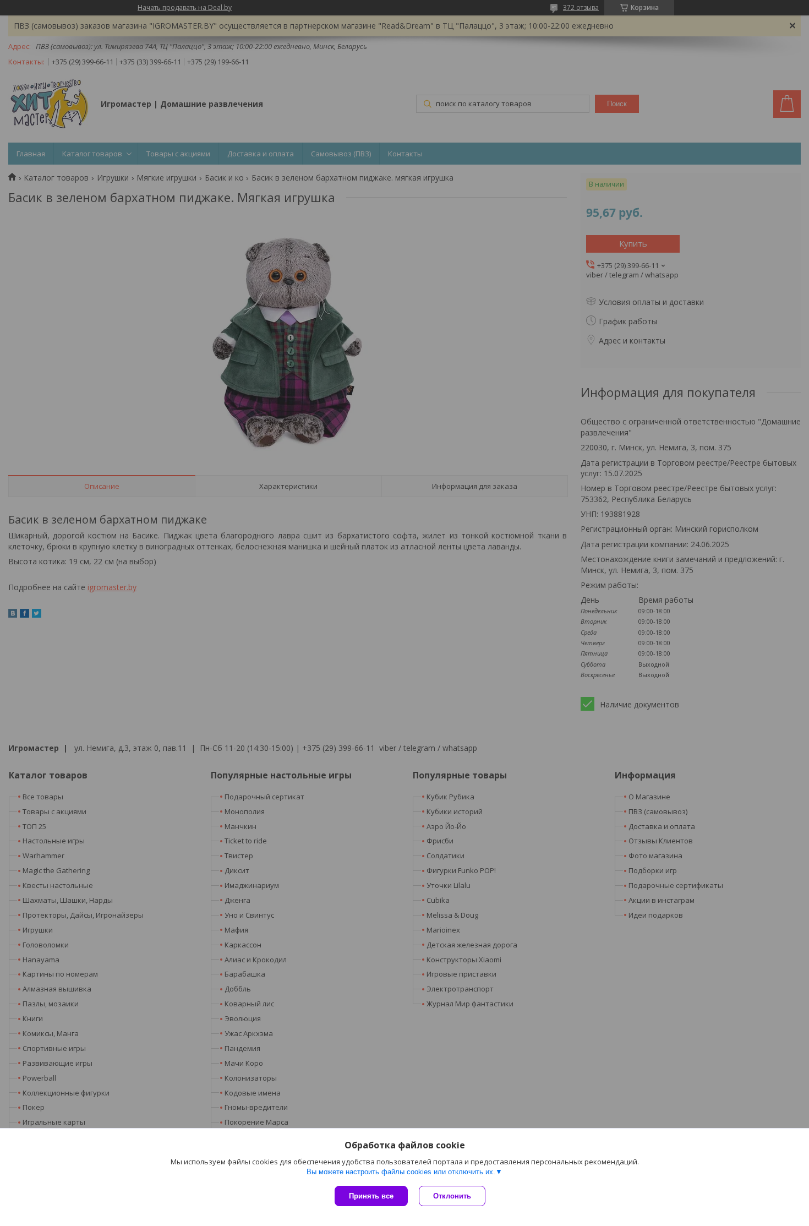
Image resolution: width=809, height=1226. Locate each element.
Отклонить (452, 1196)
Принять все (371, 1196)
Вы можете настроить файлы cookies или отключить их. (401, 1172)
